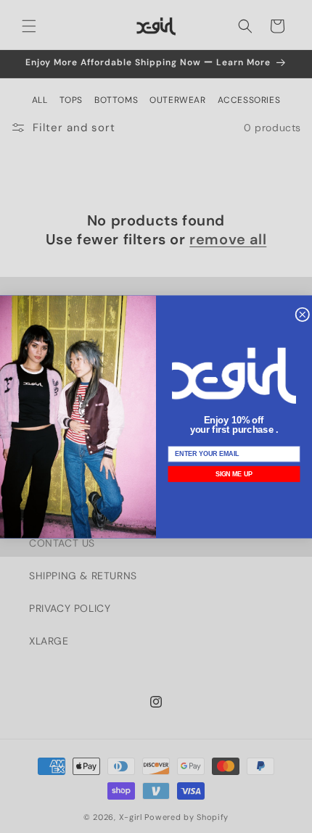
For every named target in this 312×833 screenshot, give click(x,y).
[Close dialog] (302, 314)
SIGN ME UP (234, 474)
